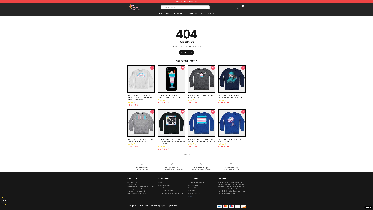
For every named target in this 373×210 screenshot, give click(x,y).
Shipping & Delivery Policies (196, 182)
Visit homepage (186, 52)
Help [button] (369, 207)
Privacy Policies (162, 188)
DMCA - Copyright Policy (165, 190)
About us (161, 182)
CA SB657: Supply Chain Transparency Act (170, 193)
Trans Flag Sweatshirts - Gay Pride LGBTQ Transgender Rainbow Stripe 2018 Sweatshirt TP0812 (139, 97)
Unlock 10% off (4, 201)
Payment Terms (193, 185)
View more (186, 154)
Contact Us (191, 190)
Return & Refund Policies (195, 188)
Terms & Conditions (164, 185)
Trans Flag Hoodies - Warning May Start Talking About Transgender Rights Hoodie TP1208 (171, 141)
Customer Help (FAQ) (194, 193)
